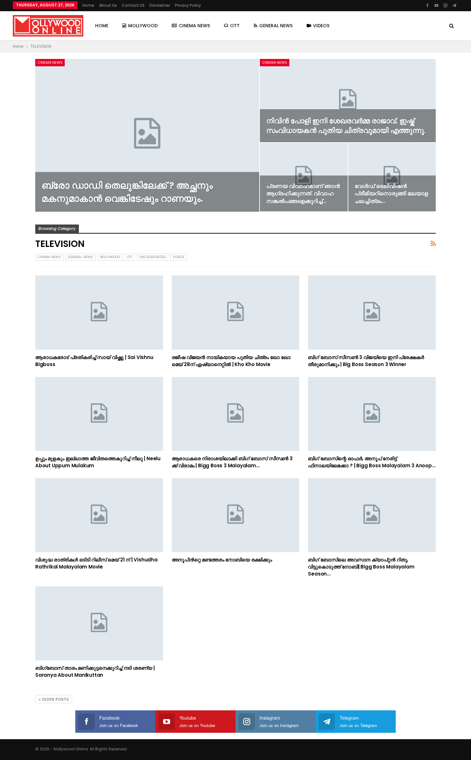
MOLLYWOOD (143, 25)
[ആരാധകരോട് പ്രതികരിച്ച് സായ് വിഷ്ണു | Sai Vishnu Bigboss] (99, 312)
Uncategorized (152, 257)
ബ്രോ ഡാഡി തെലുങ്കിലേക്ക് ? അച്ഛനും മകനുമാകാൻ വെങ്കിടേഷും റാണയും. (127, 192)
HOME (101, 25)
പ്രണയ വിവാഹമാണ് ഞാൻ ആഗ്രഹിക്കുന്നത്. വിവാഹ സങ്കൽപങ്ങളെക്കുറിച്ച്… (303, 193)
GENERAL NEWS (276, 25)
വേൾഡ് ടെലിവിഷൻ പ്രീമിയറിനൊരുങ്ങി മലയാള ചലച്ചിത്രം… (391, 193)
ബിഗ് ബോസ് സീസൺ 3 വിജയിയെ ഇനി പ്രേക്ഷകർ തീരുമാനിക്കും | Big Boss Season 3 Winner (366, 361)
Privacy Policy (188, 5)
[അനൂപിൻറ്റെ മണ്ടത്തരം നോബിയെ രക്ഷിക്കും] (236, 515)
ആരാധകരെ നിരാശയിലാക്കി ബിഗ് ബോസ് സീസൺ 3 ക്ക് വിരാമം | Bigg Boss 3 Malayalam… (232, 462)
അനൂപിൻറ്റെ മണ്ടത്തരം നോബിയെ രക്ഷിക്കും (222, 559)
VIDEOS (321, 25)
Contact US (133, 5)
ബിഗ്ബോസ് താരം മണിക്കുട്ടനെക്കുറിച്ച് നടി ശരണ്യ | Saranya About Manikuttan (95, 671)
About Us (108, 5)
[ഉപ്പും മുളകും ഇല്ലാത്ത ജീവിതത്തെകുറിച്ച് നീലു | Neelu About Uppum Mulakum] (99, 414)
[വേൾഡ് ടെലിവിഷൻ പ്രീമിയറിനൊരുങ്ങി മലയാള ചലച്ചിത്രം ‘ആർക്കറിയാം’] (392, 177)
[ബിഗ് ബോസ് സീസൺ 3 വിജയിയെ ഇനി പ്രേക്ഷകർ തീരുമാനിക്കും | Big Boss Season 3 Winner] (372, 312)
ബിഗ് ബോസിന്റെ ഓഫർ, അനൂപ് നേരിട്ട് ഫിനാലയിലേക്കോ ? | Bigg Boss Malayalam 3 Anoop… (371, 462)
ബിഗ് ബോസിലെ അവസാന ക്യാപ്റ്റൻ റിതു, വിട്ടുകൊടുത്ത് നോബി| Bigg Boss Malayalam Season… (361, 566)
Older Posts (55, 699)
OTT (235, 25)
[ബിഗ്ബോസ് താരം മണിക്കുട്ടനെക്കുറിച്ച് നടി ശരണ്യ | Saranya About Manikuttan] (99, 623)
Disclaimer (159, 5)
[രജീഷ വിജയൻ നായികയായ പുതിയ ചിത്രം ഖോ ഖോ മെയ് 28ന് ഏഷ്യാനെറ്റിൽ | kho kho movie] (236, 312)
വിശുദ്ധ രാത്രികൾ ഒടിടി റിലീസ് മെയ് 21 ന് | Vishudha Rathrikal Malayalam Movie (96, 563)
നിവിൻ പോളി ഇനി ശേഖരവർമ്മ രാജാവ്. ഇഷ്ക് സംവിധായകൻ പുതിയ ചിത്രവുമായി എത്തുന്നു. (346, 125)
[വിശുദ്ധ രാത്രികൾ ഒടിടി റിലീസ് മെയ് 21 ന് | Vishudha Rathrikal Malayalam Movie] (99, 515)
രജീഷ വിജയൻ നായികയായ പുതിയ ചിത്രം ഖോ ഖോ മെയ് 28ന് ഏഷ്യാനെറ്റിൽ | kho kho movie (231, 361)
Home (88, 5)
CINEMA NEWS (194, 25)
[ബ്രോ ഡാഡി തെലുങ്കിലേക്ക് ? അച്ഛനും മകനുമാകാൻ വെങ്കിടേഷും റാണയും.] (147, 135)
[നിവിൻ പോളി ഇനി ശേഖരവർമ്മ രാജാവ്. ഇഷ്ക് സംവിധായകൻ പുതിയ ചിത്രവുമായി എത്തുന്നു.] (347, 101)
